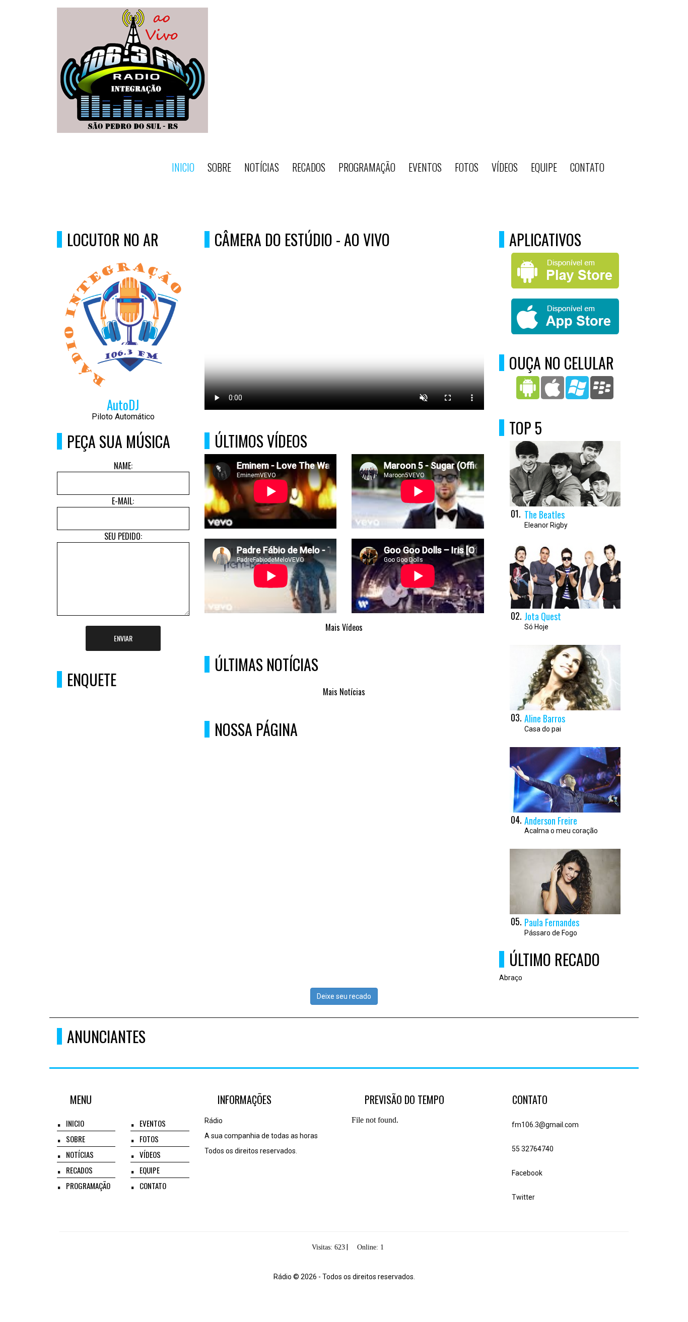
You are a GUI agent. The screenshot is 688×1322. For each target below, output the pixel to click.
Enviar (123, 638)
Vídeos (505, 167)
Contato (587, 167)
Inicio (183, 167)
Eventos (425, 167)
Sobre (219, 167)
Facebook (526, 1173)
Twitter (522, 1197)
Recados (308, 167)
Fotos (466, 167)
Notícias (261, 167)
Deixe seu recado (344, 996)
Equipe (544, 167)
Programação (366, 167)
